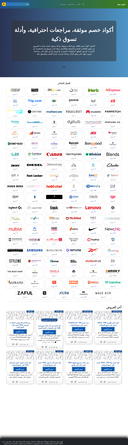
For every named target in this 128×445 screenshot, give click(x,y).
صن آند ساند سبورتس (48, 342)
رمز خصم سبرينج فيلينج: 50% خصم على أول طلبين (78, 363)
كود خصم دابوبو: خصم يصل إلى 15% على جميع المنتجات (20, 363)
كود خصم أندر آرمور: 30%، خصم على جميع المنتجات (49, 363)
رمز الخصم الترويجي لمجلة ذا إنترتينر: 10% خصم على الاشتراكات (20, 324)
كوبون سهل (121, 4)
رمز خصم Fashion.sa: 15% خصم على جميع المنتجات (78, 323)
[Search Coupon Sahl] (4, 4)
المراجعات (62, 4)
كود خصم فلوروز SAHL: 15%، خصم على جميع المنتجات (108, 323)
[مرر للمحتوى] (64, 67)
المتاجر (78, 4)
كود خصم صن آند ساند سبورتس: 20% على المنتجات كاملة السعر (49, 326)
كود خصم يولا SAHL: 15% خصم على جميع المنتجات (108, 363)
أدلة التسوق (71, 4)
